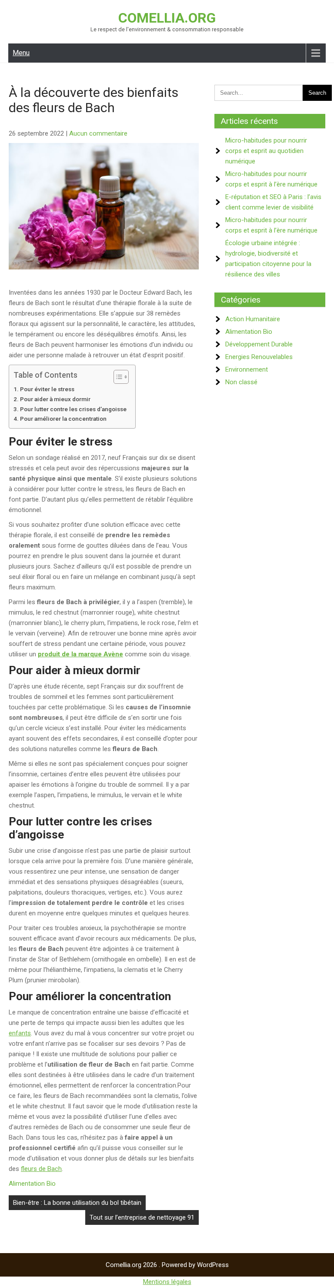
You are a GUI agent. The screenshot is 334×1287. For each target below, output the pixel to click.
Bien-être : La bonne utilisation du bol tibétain (77, 1203)
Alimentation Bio (32, 1183)
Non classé (241, 382)
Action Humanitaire (252, 319)
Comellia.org (167, 18)
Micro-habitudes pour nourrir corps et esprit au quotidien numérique (266, 150)
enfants (20, 1033)
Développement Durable (259, 344)
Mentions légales (167, 1282)
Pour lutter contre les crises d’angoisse (73, 409)
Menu (21, 53)
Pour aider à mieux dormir (55, 399)
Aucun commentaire (98, 133)
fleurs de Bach (41, 1169)
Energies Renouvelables (259, 357)
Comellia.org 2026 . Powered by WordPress (167, 1265)
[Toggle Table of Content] (117, 376)
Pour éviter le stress (47, 389)
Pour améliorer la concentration (63, 418)
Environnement (246, 369)
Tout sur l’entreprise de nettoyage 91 (142, 1217)
